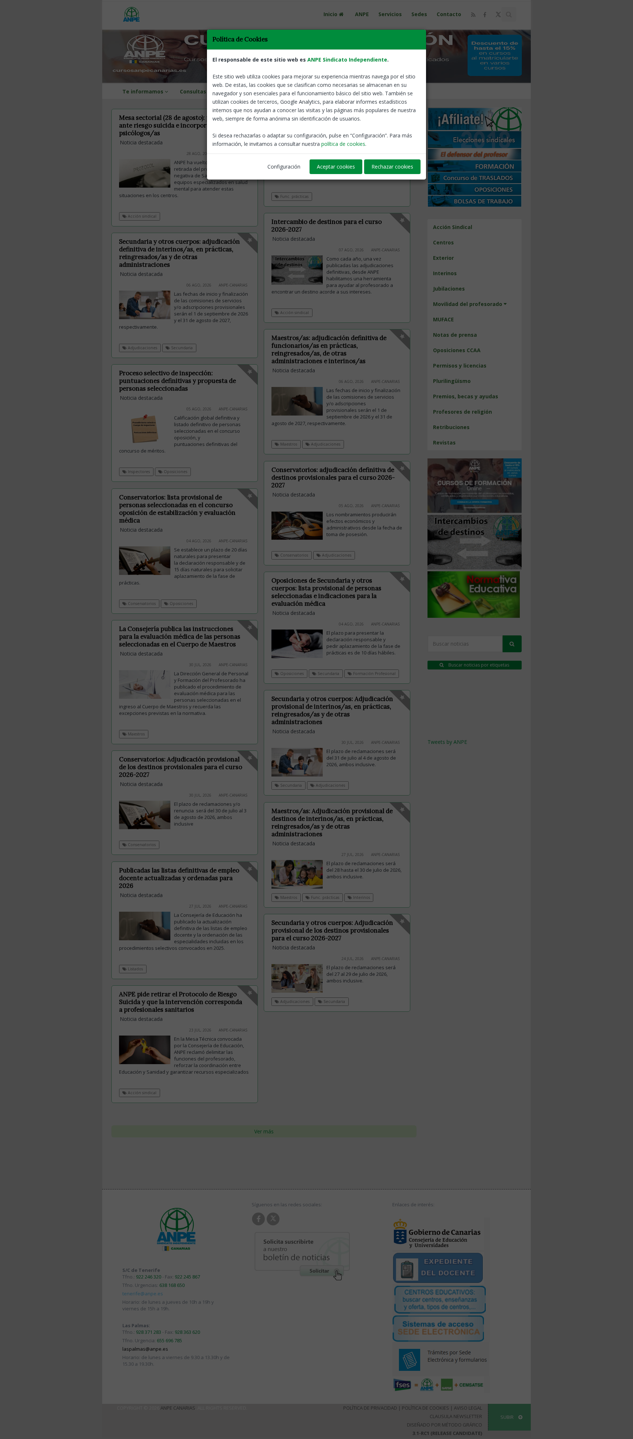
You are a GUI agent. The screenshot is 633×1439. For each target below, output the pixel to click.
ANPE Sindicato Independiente (347, 59)
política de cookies (343, 143)
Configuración (283, 166)
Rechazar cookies (392, 166)
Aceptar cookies (336, 166)
